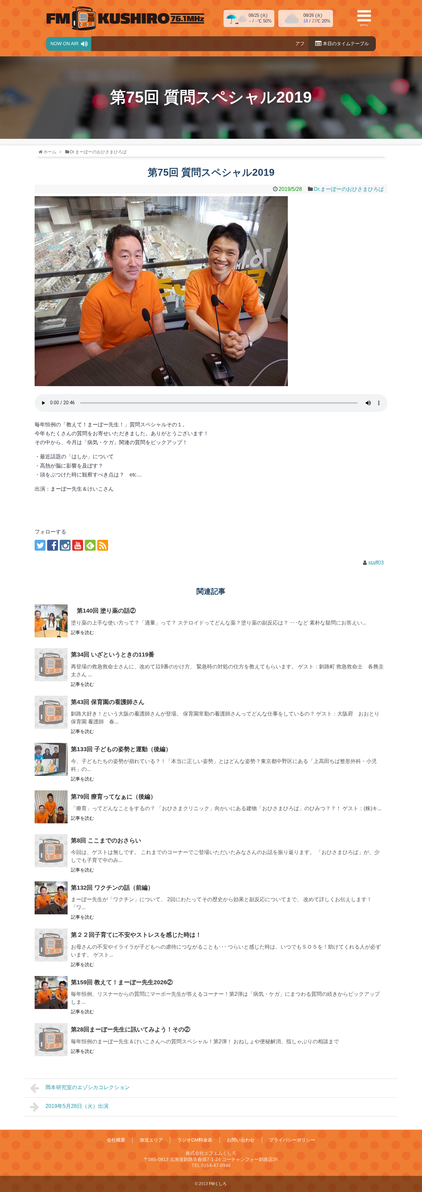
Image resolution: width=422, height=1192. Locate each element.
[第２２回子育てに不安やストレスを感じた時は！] (51, 945)
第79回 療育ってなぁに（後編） (113, 796)
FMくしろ (125, 18)
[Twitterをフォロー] (40, 545)
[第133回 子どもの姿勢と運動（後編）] (51, 759)
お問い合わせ (241, 1140)
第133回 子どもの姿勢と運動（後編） (121, 749)
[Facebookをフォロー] (52, 545)
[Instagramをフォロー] (65, 545)
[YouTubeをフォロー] (77, 545)
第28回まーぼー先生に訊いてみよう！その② (130, 1029)
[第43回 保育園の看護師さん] (51, 712)
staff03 (376, 562)
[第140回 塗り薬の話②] (51, 620)
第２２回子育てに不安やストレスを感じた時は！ (136, 935)
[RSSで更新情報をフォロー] (102, 545)
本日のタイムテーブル (345, 43)
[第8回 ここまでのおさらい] (51, 850)
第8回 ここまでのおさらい (106, 840)
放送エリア (151, 1140)
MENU (364, 25)
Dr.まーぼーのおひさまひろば (349, 189)
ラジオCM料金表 (194, 1140)
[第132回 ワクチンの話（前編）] (51, 897)
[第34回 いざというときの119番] (51, 664)
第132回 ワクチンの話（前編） (112, 887)
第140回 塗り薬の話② (103, 610)
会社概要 (116, 1140)
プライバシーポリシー (292, 1140)
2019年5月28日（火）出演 (76, 1106)
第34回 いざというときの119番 (112, 654)
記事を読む (82, 632)
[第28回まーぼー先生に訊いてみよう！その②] (51, 1039)
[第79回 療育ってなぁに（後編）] (51, 806)
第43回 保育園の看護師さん (107, 702)
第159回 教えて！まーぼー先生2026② (122, 982)
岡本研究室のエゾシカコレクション (87, 1087)
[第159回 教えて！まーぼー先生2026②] (51, 992)
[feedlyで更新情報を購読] (90, 545)
